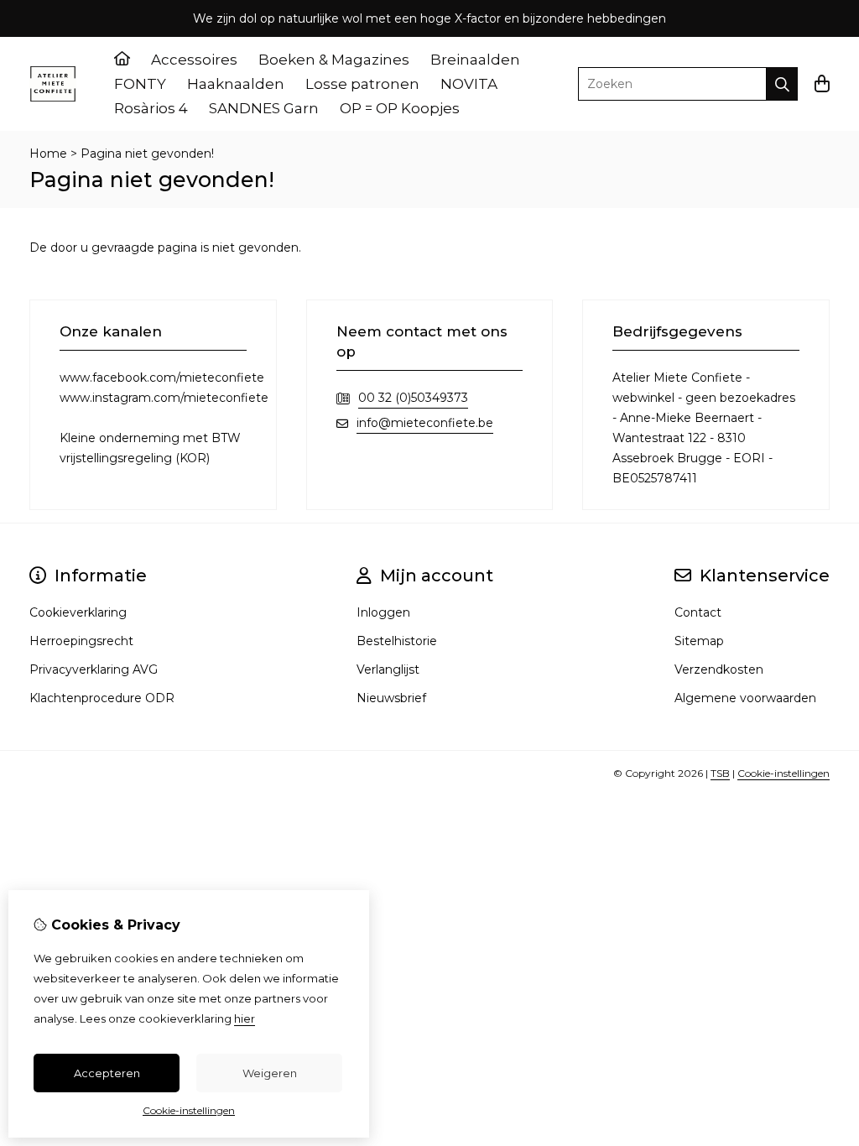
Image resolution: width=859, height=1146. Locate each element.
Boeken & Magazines (333, 59)
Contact (697, 612)
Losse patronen (362, 84)
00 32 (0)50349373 (413, 397)
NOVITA (468, 84)
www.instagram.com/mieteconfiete (164, 397)
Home (48, 153)
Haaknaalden (235, 84)
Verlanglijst (388, 669)
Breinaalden (475, 59)
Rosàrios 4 (151, 108)
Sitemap (699, 641)
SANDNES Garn (264, 108)
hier (244, 1018)
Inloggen (383, 612)
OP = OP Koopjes (400, 108)
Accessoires (194, 59)
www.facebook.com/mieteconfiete (162, 377)
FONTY (140, 84)
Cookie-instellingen (783, 773)
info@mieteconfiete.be (425, 422)
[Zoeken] (782, 84)
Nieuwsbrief (391, 698)
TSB (720, 773)
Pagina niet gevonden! (147, 153)
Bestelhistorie (397, 641)
